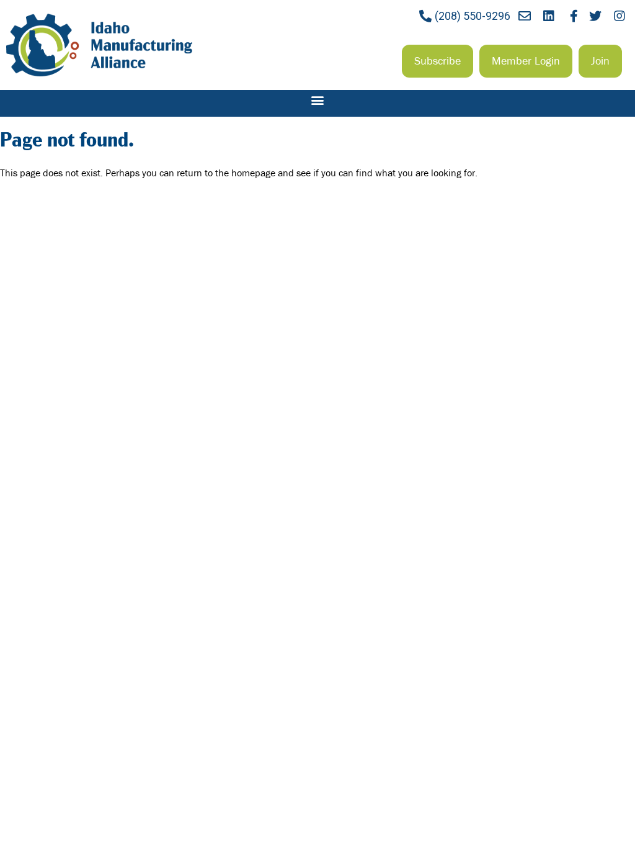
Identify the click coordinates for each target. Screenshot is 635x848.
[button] (437, 61)
